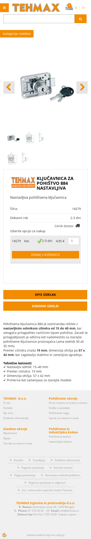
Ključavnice (10, 433)
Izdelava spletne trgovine (41, 535)
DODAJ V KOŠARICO (45, 255)
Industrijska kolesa (60, 442)
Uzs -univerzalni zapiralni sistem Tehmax (47, 490)
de (83, 8)
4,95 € (60, 241)
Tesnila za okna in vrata (17, 443)
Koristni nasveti (63, 468)
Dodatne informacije (15, 418)
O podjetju (39, 460)
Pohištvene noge (59, 413)
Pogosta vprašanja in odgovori (47, 483)
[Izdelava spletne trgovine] (60, 535)
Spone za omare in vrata (64, 418)
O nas (6, 403)
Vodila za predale (59, 408)
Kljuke (7, 438)
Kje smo (8, 413)
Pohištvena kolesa (60, 436)
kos (26, 241)
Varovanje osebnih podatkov (62, 475)
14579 (16, 241)
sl (76, 8)
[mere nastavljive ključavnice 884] (17, 158)
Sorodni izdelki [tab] (45, 306)
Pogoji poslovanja (25, 475)
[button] (82, 87)
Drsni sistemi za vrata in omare (68, 403)
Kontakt (8, 408)
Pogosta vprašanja (32, 468)
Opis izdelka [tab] (45, 294)
